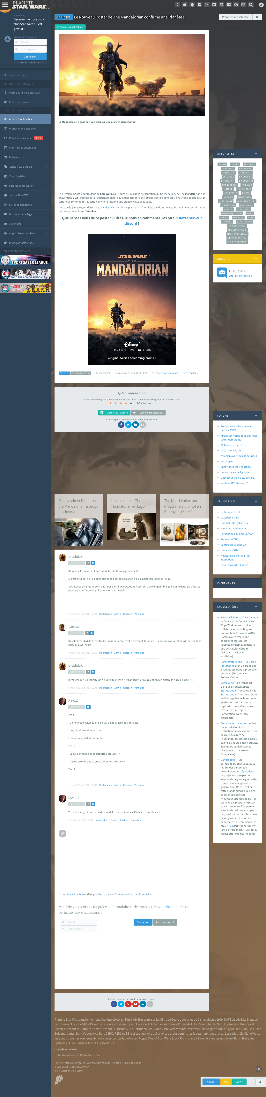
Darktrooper (228, 759)
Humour (228, 189)
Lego (213, 1033)
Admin (117, 613)
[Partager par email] (142, 424)
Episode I (249, 164)
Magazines (244, 197)
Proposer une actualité (235, 17)
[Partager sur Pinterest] (128, 1004)
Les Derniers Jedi (81, 1043)
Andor (222, 164)
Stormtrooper (229, 690)
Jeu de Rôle (244, 189)
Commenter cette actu (151, 412)
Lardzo (73, 626)
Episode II (228, 168)
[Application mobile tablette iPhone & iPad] (184, 4)
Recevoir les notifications (70, 27)
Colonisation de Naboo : (234, 723)
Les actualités (75, 894)
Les (231, 826)
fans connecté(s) (241, 272)
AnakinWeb (108, 1019)
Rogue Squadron (232, 213)
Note (238, 1082)
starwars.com (171, 373)
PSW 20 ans (246, 205)
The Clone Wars (237, 229)
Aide (226, 1082)
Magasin (228, 197)
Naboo (224, 727)
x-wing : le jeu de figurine (235, 472)
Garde (252, 661)
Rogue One (243, 209)
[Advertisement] (131, 157)
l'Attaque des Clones (163, 1024)
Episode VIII (246, 180)
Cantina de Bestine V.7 (233, 544)
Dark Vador (83, 1033)
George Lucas (180, 1019)
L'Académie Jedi (230, 517)
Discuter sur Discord (117, 412)
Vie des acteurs (237, 242)
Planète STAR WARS (31, 5)
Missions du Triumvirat (234, 528)
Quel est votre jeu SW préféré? (238, 477)
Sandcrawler (108, 207)
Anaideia (147, 894)
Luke (244, 1029)
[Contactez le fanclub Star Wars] (243, 4)
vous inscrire (168, 906)
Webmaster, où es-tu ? (233, 445)
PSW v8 (59, 1063)
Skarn (101, 894)
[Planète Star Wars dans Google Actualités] (236, 4)
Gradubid (75, 556)
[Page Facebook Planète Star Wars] (199, 4)
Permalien (139, 613)
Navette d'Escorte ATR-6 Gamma (239, 617)
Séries (224, 217)
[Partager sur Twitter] (128, 424)
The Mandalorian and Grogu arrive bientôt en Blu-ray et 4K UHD (182, 506)
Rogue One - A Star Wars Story (158, 1038)
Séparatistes (247, 771)
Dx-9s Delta (227, 682)
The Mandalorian (237, 234)
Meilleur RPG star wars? (234, 483)
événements (88, 1038)
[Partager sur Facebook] (121, 424)
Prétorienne (227, 665)
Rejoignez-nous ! (133, 1063)
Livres (246, 193)
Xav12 (73, 700)
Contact (117, 1063)
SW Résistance (237, 225)
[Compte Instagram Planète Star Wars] (207, 4)
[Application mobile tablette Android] (192, 4)
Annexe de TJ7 (229, 539)
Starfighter (244, 221)
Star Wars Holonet (67, 1055)
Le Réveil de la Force (99, 1024)
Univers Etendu (237, 238)
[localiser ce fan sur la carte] (88, 563)
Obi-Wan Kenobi (246, 201)
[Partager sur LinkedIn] (135, 424)
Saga (249, 213)
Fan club (247, 185)
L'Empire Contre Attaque (96, 1029)
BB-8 (128, 1033)
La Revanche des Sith (208, 1024)
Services (238, 217)
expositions (66, 1038)
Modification (105, 613)
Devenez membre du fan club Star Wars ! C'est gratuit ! (30, 24)
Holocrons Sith (229, 550)
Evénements (229, 185)
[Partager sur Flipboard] (135, 1004)
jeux (205, 1033)
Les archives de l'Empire (234, 565)
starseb (109, 894)
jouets (197, 1033)
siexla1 (73, 797)
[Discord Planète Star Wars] (229, 4)
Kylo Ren (98, 1033)
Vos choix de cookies (98, 1063)
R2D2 (118, 1033)
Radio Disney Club (90, 1055)
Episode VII (227, 180)
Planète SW (228, 205)
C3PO (109, 1033)
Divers (235, 164)
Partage (210, 1082)
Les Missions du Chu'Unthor (237, 534)
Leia (251, 1029)
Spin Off (227, 221)
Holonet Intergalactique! (235, 523)
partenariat (16, 251)
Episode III (245, 168)
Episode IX (246, 172)
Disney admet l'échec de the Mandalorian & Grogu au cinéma (78, 506)
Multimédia (225, 201)
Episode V (228, 176)
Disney (201, 1019)
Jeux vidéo (231, 193)
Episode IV (228, 172)
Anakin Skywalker (228, 1029)
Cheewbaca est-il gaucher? (236, 467)
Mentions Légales (75, 1063)
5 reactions (191, 373)
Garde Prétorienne (231, 661)
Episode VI (245, 176)
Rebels (228, 209)
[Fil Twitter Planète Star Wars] (214, 4)
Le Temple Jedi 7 (230, 512)
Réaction (127, 613)
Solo (251, 217)
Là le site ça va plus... (233, 450)
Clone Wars (251, 1033)
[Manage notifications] (259, 1069)
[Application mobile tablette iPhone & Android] (177, 4)
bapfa (138, 894)
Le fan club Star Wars (18, 83)
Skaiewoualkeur (124, 894)
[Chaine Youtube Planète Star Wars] (221, 4)
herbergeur (227, 461)
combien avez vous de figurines (239, 456)
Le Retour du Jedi (141, 1029)
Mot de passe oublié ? (30, 62)
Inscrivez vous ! (165, 922)
